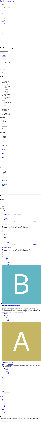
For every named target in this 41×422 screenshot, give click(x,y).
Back (4, 403)
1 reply (4, 235)
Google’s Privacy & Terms (27, 419)
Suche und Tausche (10, 364)
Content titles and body (6, 109)
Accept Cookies (2, 421)
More (4, 20)
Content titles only (5, 110)
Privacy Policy (25, 418)
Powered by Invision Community (4, 396)
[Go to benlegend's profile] (21, 303)
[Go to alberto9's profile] (21, 360)
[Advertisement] (20, 40)
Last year (4, 138)
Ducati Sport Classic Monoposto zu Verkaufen (11, 214)
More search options (2, 54)
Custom (4, 123)
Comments (3, 149)
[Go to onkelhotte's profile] (3, 212)
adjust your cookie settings (3, 419)
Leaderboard (5, 19)
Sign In (4, 10)
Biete (10, 224)
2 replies (5, 367)
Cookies (3, 395)
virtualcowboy (4, 224)
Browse (3, 401)
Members (4, 185)
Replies (3, 153)
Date (4, 210)
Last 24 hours (4, 119)
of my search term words (6, 113)
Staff (4, 18)
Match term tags (7, 61)
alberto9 (3, 364)
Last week (4, 120)
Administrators (5, 184)
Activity (3, 21)
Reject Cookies (7, 421)
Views (3, 161)
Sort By (3, 209)
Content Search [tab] (4, 55)
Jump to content (2, 0)
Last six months (5, 137)
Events (4, 17)
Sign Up (3, 13)
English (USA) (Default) (6, 392)
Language (3, 391)
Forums (4, 404)
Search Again (2, 52)
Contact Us (3, 394)
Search (4, 22)
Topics (4, 72)
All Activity (5, 411)
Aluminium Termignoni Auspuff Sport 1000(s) (11, 305)
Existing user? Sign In (5, 2)
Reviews (3, 157)
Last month (4, 121)
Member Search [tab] (4, 56)
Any (3, 134)
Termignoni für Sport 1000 (7, 362)
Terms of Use (20, 418)
